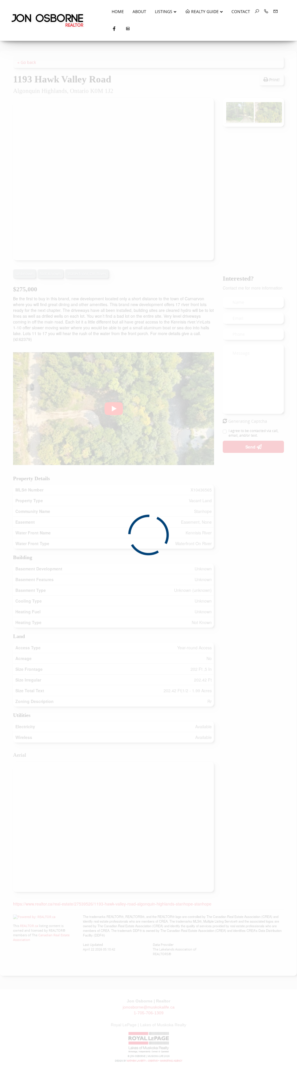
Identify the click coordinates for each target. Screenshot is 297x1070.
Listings (163, 11)
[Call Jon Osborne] (264, 11)
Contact (240, 11)
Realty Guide (204, 11)
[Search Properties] (254, 11)
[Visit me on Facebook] (114, 29)
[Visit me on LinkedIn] (128, 29)
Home (118, 11)
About (139, 11)
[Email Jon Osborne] (273, 11)
